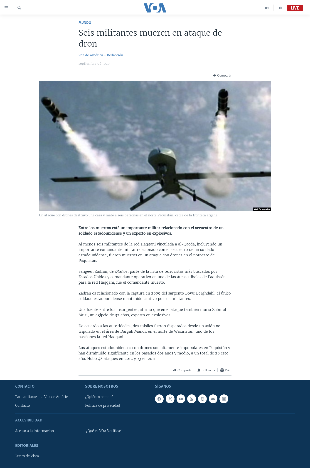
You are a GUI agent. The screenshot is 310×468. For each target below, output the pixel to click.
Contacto (22, 406)
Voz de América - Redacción (101, 55)
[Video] (267, 8)
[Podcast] (202, 399)
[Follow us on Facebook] (159, 399)
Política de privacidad (102, 406)
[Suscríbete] (213, 399)
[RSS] (191, 399)
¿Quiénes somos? (99, 397)
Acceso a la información (34, 431)
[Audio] (280, 8)
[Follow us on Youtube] (181, 399)
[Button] (222, 75)
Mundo (85, 23)
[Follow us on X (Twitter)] (170, 399)
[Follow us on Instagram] (223, 399)
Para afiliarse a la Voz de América (42, 397)
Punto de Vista (27, 456)
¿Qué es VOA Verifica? (103, 431)
